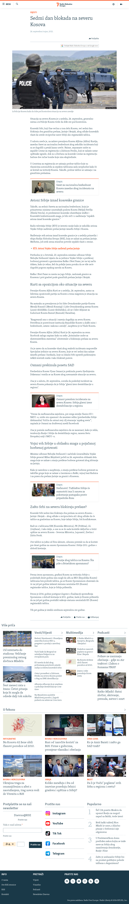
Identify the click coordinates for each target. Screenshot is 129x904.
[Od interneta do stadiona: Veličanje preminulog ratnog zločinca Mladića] (17, 639)
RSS (3, 890)
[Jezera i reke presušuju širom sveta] (71, 672)
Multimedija (74, 633)
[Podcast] (113, 4)
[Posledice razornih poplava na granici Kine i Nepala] (71, 651)
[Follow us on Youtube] (78, 881)
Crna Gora (92, 739)
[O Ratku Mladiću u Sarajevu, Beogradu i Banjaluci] (71, 640)
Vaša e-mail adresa (13, 825)
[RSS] (90, 881)
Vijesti (33, 12)
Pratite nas (35, 845)
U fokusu (9, 710)
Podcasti (103, 633)
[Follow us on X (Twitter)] (72, 881)
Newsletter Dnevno (41, 895)
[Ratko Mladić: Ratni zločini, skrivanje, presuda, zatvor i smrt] (112, 680)
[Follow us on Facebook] (66, 881)
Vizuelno (37, 885)
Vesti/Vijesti (43, 633)
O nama (5, 880)
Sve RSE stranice (9, 885)
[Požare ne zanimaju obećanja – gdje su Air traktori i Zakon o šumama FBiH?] (112, 645)
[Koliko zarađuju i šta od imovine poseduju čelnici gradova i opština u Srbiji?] (64, 766)
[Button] (94, 38)
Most (90, 780)
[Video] (121, 4)
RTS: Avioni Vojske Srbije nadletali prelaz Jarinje (56, 249)
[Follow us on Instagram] (84, 881)
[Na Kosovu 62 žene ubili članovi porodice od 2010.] (71, 661)
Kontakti (5, 895)
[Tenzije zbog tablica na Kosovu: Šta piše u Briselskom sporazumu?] (43, 562)
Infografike (9, 739)
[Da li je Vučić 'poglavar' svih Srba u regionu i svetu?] (106, 766)
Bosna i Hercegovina (56, 739)
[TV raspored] (96, 881)
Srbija (48, 780)
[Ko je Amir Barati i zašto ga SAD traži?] (106, 725)
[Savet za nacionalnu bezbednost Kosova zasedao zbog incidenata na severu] (43, 186)
